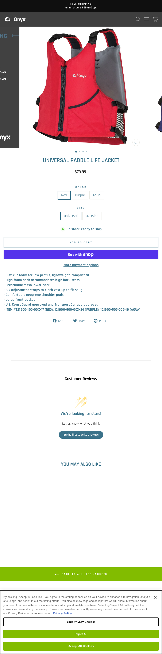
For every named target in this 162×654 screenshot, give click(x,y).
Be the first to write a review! (81, 435)
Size (81, 208)
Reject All (81, 634)
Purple (80, 195)
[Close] (155, 597)
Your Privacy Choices (81, 621)
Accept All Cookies (80, 646)
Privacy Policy (62, 613)
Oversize (92, 216)
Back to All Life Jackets (84, 574)
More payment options (81, 265)
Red (64, 195)
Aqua (97, 195)
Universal (71, 216)
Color (81, 187)
